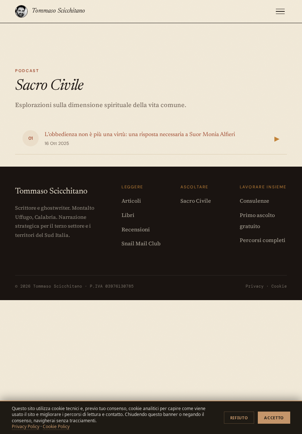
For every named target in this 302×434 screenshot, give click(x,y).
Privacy (255, 286)
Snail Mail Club (141, 243)
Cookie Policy (56, 426)
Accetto (274, 417)
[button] (280, 12)
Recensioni (136, 229)
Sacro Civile (195, 200)
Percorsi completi (262, 240)
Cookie (279, 286)
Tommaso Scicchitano (58, 11)
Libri (128, 215)
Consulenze (254, 200)
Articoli (131, 200)
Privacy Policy (25, 426)
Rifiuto (239, 417)
